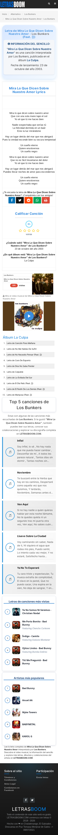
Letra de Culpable (15, 372)
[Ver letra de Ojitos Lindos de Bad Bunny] (16, 650)
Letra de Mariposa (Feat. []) (19, 395)
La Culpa (21, 337)
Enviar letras (42, 777)
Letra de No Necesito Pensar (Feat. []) (24, 354)
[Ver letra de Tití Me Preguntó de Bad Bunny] (16, 662)
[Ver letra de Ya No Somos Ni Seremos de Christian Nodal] (16, 612)
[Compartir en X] (20, 200)
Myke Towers (29, 712)
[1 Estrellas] (21, 230)
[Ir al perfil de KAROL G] (16, 736)
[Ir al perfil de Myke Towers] (16, 712)
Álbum (8, 337)
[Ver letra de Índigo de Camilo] (16, 638)
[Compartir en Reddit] (28, 200)
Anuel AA (27, 700)
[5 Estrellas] (37, 230)
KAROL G (27, 736)
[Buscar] (49, 3)
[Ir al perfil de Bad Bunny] (16, 688)
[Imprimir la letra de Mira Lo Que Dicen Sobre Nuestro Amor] (46, 200)
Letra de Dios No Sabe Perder (20, 366)
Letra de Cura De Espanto (19, 360)
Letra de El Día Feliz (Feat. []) (20, 383)
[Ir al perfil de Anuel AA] (16, 700)
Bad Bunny (28, 688)
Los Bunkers (40, 34)
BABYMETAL (29, 724)
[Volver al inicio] (13, 4)
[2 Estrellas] (25, 230)
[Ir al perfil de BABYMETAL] (16, 724)
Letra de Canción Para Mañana (21, 343)
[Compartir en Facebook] (11, 200)
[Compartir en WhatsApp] (37, 200)
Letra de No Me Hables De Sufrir (22, 349)
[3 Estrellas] (30, 230)
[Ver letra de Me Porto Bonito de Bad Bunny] (16, 625)
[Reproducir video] (29, 316)
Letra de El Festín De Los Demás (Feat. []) (26, 389)
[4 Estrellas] (34, 230)
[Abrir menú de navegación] (55, 3)
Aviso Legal (9, 784)
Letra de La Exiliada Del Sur (19, 377)
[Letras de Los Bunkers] (42, 283)
